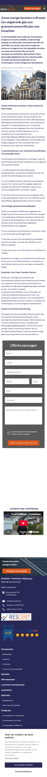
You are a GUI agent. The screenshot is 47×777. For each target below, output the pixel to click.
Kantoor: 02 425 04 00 (15, 605)
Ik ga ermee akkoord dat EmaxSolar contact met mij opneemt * (24, 433)
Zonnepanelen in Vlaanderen (13, 715)
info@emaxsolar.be (13, 601)
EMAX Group (27, 578)
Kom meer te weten (11, 758)
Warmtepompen (8, 679)
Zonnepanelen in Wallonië (12, 725)
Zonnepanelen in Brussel (11, 720)
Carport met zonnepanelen (12, 669)
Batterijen (5, 674)
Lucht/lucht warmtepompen (12, 684)
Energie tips (6, 710)
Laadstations (6, 690)
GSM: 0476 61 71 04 (14, 609)
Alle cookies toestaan (23, 765)
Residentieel (7, 654)
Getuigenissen (7, 700)
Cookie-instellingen (23, 771)
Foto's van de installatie (11, 705)
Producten (6, 664)
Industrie (5, 659)
